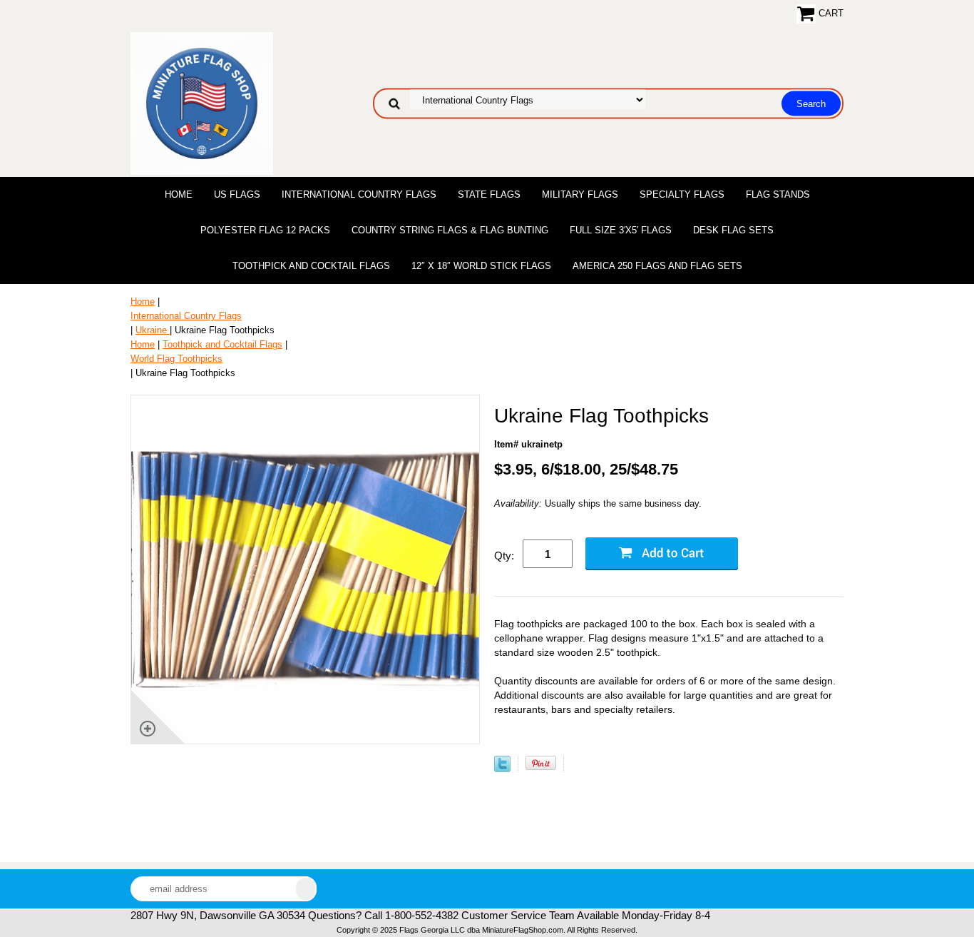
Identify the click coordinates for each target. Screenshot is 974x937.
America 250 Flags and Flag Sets (657, 265)
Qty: (504, 555)
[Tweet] (502, 769)
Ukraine (152, 330)
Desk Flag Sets (733, 230)
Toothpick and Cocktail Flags (311, 265)
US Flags (237, 194)
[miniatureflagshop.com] (201, 102)
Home (179, 194)
